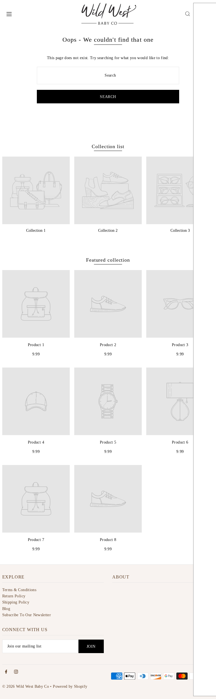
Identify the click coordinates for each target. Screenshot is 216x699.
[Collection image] (36, 190)
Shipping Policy (15, 602)
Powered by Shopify (70, 686)
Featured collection (108, 260)
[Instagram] (16, 672)
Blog (6, 609)
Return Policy (14, 596)
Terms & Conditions (19, 590)
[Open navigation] (40, 13)
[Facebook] (6, 672)
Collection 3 (180, 230)
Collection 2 (108, 230)
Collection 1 (36, 230)
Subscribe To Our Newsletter (26, 615)
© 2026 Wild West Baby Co (25, 686)
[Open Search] (187, 14)
